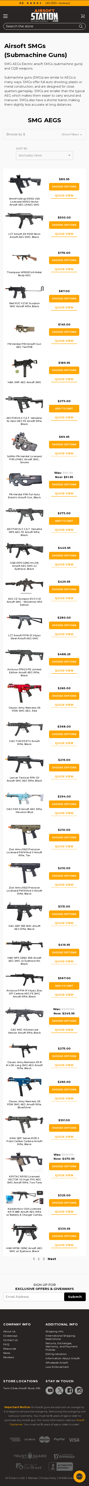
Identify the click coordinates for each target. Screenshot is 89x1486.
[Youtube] (50, 1390)
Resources (9, 1348)
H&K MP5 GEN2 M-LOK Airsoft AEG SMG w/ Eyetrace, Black (24, 565)
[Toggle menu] (5, 16)
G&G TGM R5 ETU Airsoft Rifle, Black (24, 743)
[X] (60, 1390)
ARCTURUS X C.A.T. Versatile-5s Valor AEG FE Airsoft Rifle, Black (24, 421)
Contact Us (10, 1340)
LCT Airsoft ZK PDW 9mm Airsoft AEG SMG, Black (24, 235)
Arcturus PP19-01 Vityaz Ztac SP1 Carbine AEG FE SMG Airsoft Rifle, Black (24, 993)
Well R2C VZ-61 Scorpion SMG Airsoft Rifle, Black (24, 305)
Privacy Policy (48, 1478)
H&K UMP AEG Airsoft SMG (24, 382)
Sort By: (22, 148)
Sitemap (32, 1478)
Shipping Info (54, 1331)
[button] (44, 134)
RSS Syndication (56, 1354)
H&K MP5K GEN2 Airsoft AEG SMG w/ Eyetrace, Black (24, 1250)
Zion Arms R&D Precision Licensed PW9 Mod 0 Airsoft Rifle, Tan (24, 852)
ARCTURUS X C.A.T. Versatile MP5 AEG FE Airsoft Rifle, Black (24, 532)
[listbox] (44, 155)
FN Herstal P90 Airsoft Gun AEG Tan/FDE (24, 345)
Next (52, 1259)
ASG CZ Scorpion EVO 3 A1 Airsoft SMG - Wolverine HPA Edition (24, 601)
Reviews (8, 1357)
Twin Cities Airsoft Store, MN (21, 1388)
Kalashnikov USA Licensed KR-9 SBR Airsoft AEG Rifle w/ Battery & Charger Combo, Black (24, 1213)
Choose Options (64, 186)
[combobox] (44, 26)
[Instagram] (79, 1390)
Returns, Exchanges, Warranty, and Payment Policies (62, 1346)
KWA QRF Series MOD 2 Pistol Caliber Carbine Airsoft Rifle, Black (24, 1141)
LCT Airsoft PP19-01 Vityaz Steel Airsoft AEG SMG (24, 637)
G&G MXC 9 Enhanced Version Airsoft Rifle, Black (24, 1031)
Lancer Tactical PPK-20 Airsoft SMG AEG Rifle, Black (24, 779)
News (6, 1352)
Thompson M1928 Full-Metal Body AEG (24, 274)
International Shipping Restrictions (60, 1337)
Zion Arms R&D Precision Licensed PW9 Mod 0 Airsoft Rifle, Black (24, 890)
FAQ (6, 1344)
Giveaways (10, 1335)
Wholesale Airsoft (57, 1362)
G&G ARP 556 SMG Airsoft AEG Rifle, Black (24, 927)
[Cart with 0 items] (81, 16)
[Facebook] (70, 1390)
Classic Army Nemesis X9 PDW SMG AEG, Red (24, 709)
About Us (9, 1331)
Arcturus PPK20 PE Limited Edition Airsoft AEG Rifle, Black (24, 672)
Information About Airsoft (63, 1358)
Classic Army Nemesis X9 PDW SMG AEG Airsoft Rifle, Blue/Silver (24, 1104)
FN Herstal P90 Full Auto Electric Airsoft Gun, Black (24, 496)
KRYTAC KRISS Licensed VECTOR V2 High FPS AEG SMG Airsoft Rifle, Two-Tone (24, 1179)
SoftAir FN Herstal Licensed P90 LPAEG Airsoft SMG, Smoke (24, 459)
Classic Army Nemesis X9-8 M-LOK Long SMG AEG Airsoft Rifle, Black (24, 1065)
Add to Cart (64, 408)
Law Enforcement (57, 1366)
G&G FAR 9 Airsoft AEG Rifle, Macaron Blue (24, 811)
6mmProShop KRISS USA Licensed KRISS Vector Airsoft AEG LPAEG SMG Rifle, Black (24, 203)
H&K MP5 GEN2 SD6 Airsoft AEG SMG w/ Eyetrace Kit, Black (24, 960)
